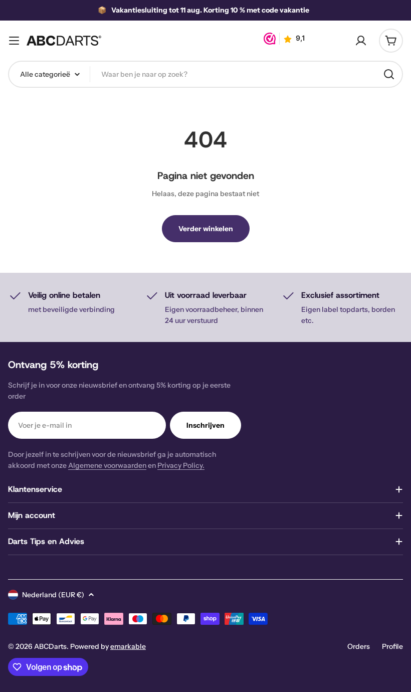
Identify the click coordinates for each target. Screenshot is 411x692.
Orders (358, 646)
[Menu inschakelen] (14, 41)
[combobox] (205, 74)
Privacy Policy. (180, 465)
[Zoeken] (389, 74)
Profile (392, 646)
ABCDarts (50, 646)
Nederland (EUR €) (53, 594)
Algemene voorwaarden (107, 465)
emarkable (128, 646)
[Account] (361, 41)
